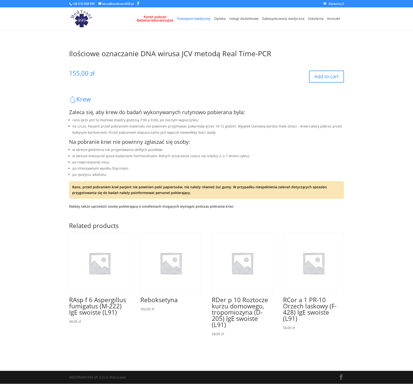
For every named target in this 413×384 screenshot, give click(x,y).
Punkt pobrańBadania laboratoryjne (155, 18)
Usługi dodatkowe (244, 19)
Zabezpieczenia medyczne (283, 19)
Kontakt (333, 19)
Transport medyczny (194, 19)
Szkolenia (316, 19)
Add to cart (326, 76)
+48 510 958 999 (83, 4)
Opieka (220, 19)
